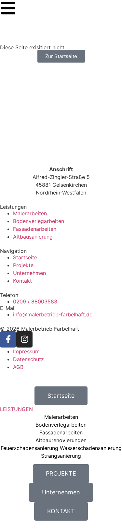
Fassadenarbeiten (61, 432)
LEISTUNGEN (16, 409)
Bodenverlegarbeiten (61, 424)
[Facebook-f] (8, 339)
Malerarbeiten (61, 417)
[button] (61, 409)
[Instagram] (24, 339)
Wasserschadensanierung (91, 448)
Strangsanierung (61, 456)
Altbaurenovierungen (61, 440)
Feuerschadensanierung (29, 448)
